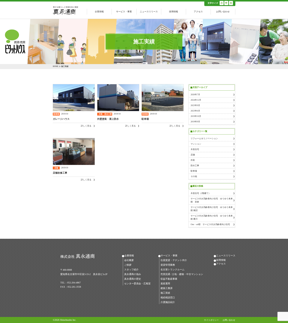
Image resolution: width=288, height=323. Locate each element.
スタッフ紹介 (131, 269)
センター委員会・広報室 (137, 283)
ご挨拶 (127, 265)
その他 (194, 176)
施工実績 (165, 293)
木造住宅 (195, 149)
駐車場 (194, 171)
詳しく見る (86, 126)
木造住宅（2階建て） (201, 193)
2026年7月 (195, 94)
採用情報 (173, 11)
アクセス (198, 11)
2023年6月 (195, 111)
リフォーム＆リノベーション (204, 138)
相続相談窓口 (167, 297)
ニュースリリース (149, 11)
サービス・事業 (124, 11)
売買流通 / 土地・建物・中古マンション (181, 274)
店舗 (193, 155)
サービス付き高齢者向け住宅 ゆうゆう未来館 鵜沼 (212, 209)
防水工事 (195, 165)
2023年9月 (195, 105)
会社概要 (129, 260)
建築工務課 (166, 288)
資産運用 (165, 283)
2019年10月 (196, 116)
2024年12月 (196, 100)
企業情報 (99, 11)
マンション (196, 144)
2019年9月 (195, 122)
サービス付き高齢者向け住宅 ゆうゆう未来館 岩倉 (212, 200)
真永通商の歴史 (132, 279)
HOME (55, 66)
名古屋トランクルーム (172, 269)
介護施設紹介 (167, 302)
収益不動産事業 (168, 279)
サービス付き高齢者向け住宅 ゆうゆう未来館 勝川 (212, 217)
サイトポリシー (211, 320)
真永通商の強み (132, 274)
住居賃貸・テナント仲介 (173, 260)
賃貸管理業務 (167, 265)
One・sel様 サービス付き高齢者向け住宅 (210, 224)
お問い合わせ (223, 11)
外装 (193, 160)
